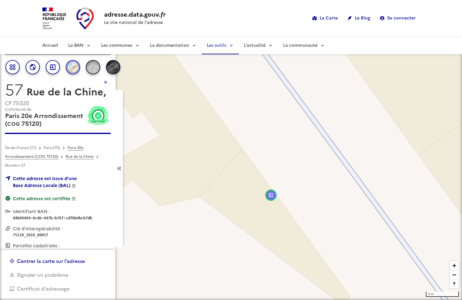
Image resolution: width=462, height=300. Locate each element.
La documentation (169, 45)
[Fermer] (106, 82)
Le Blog (362, 18)
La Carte (329, 18)
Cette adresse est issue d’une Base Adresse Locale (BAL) (45, 182)
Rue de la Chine (80, 156)
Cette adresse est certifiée (41, 198)
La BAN (76, 45)
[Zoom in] (454, 265)
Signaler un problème (42, 275)
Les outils (216, 45)
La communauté (300, 45)
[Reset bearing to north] (454, 283)
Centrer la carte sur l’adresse (51, 261)
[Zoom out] (454, 274)
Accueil (50, 45)
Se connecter (401, 18)
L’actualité (255, 45)
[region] (231, 168)
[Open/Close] (119, 169)
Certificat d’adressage (43, 288)
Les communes (116, 45)
